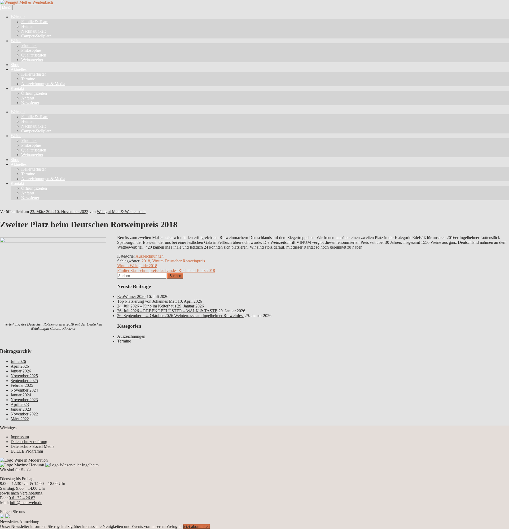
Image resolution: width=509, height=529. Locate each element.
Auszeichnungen (149, 256)
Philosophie (31, 50)
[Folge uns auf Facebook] (2, 517)
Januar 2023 (21, 409)
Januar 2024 (21, 395)
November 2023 (24, 399)
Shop (15, 64)
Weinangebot (32, 60)
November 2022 (24, 414)
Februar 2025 (22, 385)
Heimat (27, 26)
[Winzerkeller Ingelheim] (72, 465)
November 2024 (24, 390)
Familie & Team (34, 21)
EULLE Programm (27, 451)
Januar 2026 (21, 371)
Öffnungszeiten (34, 93)
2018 (146, 261)
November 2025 (24, 376)
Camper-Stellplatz (36, 36)
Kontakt (17, 88)
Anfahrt (27, 98)
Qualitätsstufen (33, 55)
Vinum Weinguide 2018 (137, 265)
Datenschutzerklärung (29, 441)
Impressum (20, 437)
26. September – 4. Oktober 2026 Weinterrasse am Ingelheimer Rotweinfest (180, 315)
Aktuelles (19, 69)
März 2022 (20, 419)
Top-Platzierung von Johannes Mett (147, 301)
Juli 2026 (18, 361)
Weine (16, 40)
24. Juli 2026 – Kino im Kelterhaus (146, 306)
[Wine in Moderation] (24, 460)
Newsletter (30, 103)
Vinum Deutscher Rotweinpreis (178, 261)
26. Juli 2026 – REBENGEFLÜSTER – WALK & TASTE (167, 311)
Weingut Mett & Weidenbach (121, 211)
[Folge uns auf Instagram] (7, 517)
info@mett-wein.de (26, 502)
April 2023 (20, 404)
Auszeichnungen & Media (43, 83)
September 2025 (24, 380)
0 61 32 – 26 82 (22, 498)
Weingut (18, 17)
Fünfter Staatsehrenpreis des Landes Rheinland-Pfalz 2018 (166, 270)
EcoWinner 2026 (131, 296)
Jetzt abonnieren (196, 526)
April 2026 (20, 366)
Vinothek (29, 45)
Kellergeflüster (33, 74)
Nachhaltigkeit (33, 31)
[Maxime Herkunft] (22, 465)
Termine (28, 79)
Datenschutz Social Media (32, 446)
